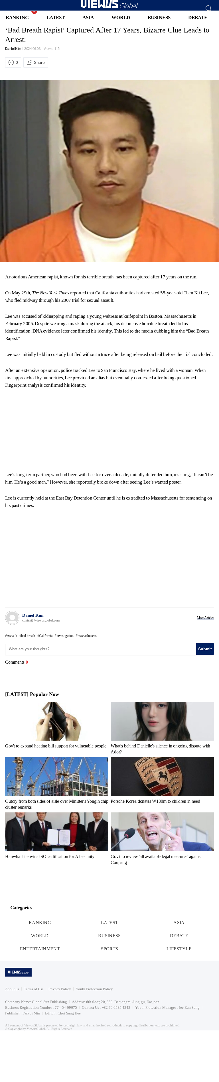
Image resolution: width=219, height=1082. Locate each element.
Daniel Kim (13, 49)
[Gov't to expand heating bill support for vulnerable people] (56, 728)
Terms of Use (34, 989)
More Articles (205, 618)
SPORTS (109, 948)
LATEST (55, 17)
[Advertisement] (53, 428)
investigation (65, 636)
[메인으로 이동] (109, 7)
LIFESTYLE (179, 948)
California (45, 636)
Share (39, 62)
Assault (12, 636)
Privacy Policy (59, 989)
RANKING (17, 17)
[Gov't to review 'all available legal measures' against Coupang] (162, 838)
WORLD (120, 17)
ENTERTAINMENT (40, 948)
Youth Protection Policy (94, 989)
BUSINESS (159, 17)
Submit (205, 649)
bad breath (28, 636)
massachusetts (87, 636)
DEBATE (197, 17)
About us (12, 989)
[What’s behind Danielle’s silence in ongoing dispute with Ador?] (162, 728)
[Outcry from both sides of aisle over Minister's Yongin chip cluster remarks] (56, 783)
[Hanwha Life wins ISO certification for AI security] (56, 838)
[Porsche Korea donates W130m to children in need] (162, 783)
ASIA (88, 17)
